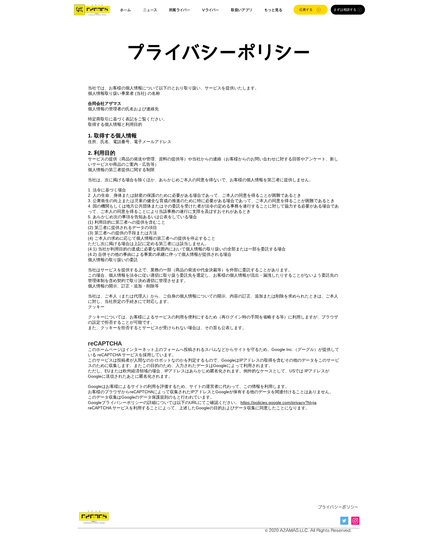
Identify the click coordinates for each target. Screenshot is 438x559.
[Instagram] (355, 521)
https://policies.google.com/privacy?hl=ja (278, 402)
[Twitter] (344, 521)
